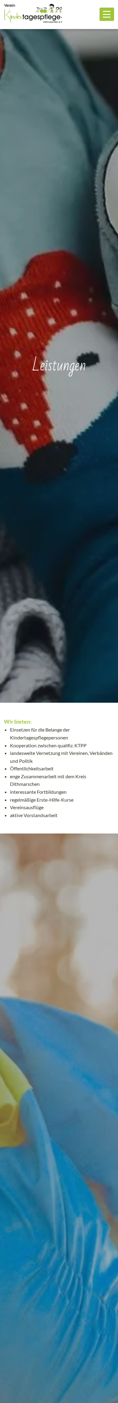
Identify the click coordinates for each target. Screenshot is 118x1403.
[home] (33, 14)
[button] (107, 14)
